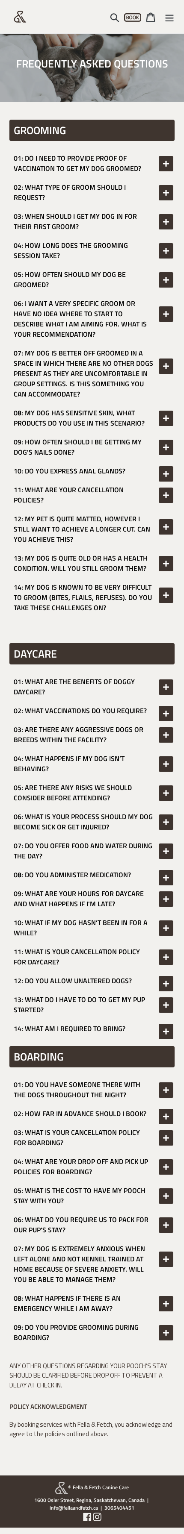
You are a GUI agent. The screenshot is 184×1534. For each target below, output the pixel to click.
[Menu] (169, 16)
